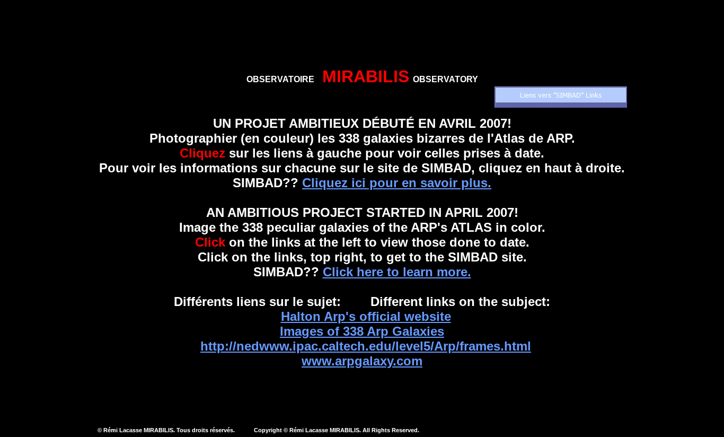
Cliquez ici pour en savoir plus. (396, 183)
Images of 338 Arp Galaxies (362, 331)
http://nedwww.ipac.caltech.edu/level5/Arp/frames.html (365, 346)
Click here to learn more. (397, 272)
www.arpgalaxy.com (362, 361)
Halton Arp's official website (366, 316)
